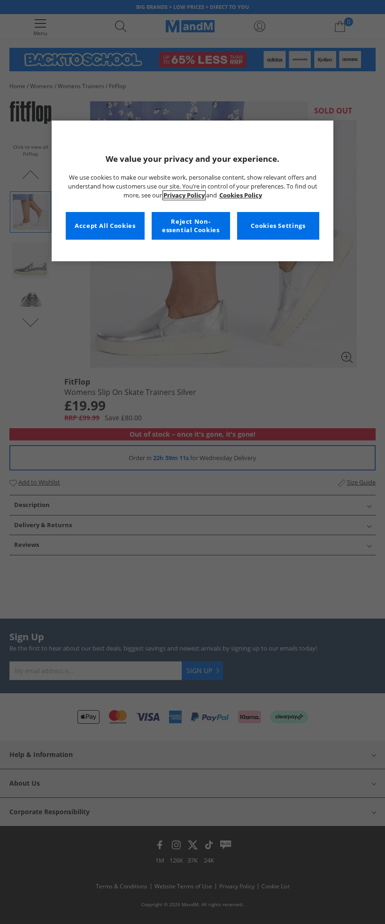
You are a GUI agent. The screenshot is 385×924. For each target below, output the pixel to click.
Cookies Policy (240, 195)
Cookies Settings (278, 226)
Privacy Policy (184, 195)
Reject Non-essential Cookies (191, 226)
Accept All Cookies (105, 226)
